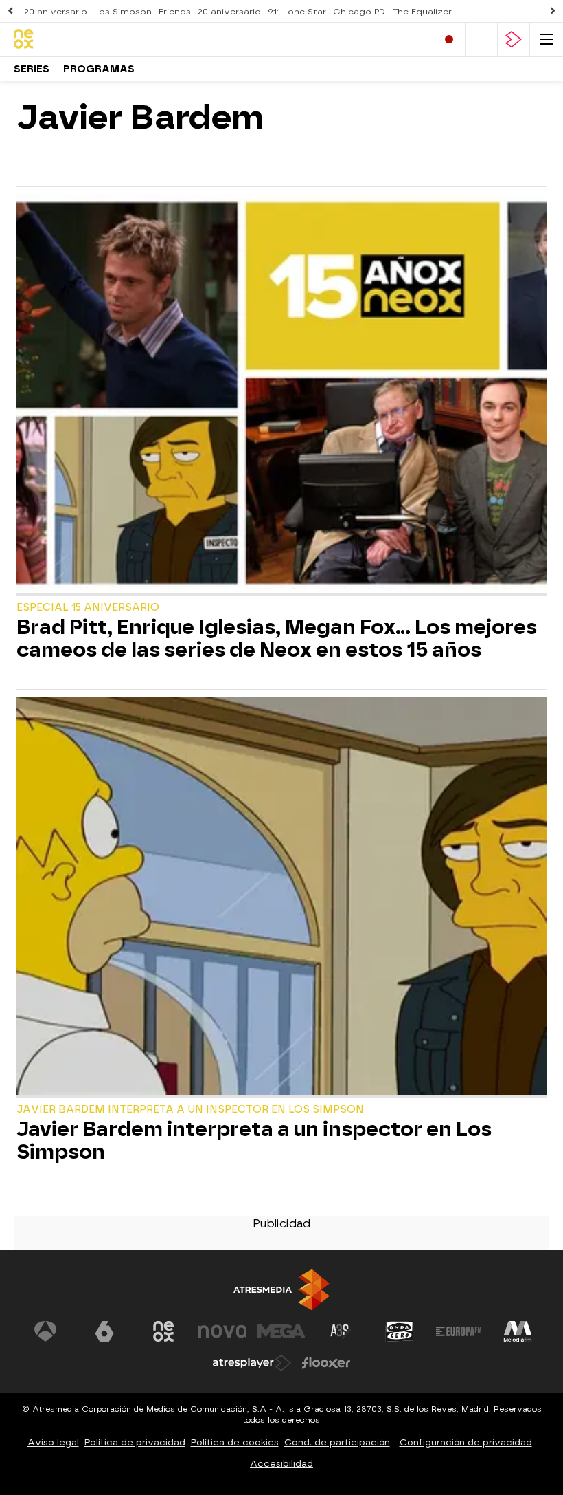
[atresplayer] (513, 39)
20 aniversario (55, 12)
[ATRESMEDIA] (281, 1290)
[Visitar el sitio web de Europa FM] (459, 1331)
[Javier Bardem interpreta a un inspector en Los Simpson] (281, 897)
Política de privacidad (134, 1442)
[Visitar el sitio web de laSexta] (104, 1331)
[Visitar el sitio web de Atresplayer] (252, 1363)
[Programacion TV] (481, 39)
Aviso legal (53, 1442)
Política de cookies (235, 1442)
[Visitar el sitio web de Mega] (281, 1331)
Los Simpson (123, 12)
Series (31, 69)
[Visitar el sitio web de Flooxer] (326, 1363)
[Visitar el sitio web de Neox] (163, 1331)
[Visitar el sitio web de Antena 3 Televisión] (45, 1331)
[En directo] (449, 39)
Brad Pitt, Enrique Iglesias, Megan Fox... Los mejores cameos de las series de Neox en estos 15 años (276, 639)
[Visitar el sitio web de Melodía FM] (518, 1331)
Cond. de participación (337, 1442)
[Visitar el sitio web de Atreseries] (341, 1331)
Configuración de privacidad (466, 1442)
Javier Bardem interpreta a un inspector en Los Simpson (254, 1141)
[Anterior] (10, 11)
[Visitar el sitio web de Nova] (222, 1331)
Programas (99, 69)
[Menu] (546, 39)
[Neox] (72, 39)
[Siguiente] (552, 11)
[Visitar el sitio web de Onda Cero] (400, 1331)
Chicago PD (359, 12)
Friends (175, 12)
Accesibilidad (281, 1464)
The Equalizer (422, 12)
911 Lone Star (297, 12)
